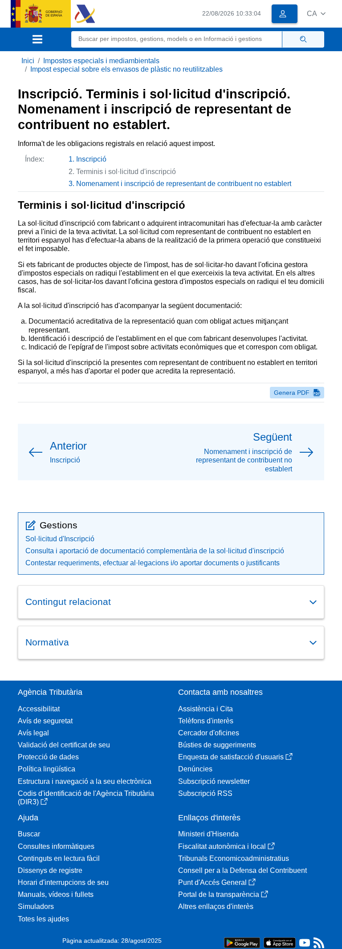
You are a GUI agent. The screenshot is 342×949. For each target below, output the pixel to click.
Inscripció (91, 159)
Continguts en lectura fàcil (59, 858)
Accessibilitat (39, 709)
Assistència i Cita (205, 709)
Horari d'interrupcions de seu (63, 882)
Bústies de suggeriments (217, 745)
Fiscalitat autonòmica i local (222, 846)
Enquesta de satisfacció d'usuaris (231, 757)
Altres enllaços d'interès (215, 906)
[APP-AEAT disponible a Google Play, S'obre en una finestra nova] (242, 942)
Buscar (29, 834)
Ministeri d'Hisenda (208, 834)
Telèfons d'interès (205, 721)
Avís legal (33, 733)
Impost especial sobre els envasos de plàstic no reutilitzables (126, 69)
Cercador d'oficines (208, 733)
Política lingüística (46, 769)
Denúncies (195, 769)
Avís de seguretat (45, 721)
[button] (316, 14)
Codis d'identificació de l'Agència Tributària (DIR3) (86, 798)
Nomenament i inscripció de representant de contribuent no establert (183, 183)
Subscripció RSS (205, 793)
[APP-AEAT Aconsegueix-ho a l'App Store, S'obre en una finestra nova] (280, 942)
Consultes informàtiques (56, 846)
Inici (27, 61)
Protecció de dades (48, 757)
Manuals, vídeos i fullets (56, 894)
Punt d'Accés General (212, 882)
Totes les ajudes (43, 919)
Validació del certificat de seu (64, 745)
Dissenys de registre (50, 870)
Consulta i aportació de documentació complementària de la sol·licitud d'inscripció (154, 551)
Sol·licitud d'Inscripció (59, 539)
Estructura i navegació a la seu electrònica (84, 781)
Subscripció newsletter (214, 781)
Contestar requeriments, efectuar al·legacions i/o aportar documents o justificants (152, 563)
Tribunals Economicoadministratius (233, 858)
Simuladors (36, 906)
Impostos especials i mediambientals (101, 61)
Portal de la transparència (218, 894)
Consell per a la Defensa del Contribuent (242, 870)
